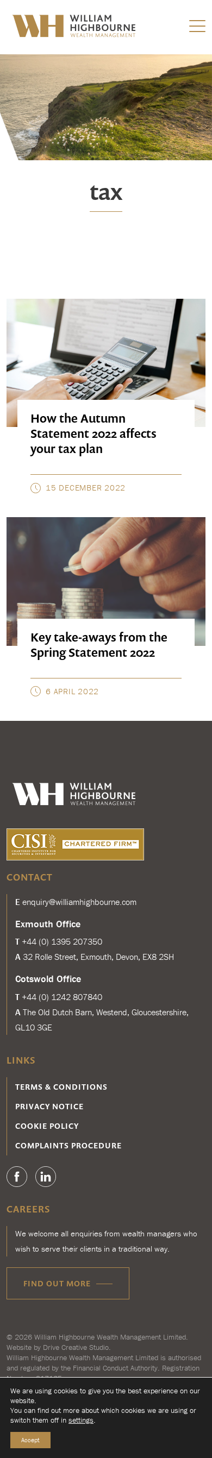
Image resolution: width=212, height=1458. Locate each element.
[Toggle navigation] (197, 25)
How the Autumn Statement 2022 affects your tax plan (93, 433)
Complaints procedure (68, 1145)
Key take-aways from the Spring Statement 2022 (98, 645)
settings (80, 1420)
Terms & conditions (61, 1087)
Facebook (17, 1176)
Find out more (57, 1283)
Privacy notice (49, 1106)
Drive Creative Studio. (77, 1347)
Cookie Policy (47, 1126)
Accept (30, 1440)
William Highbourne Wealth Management (75, 25)
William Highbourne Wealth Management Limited (110, 1337)
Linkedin (45, 1176)
